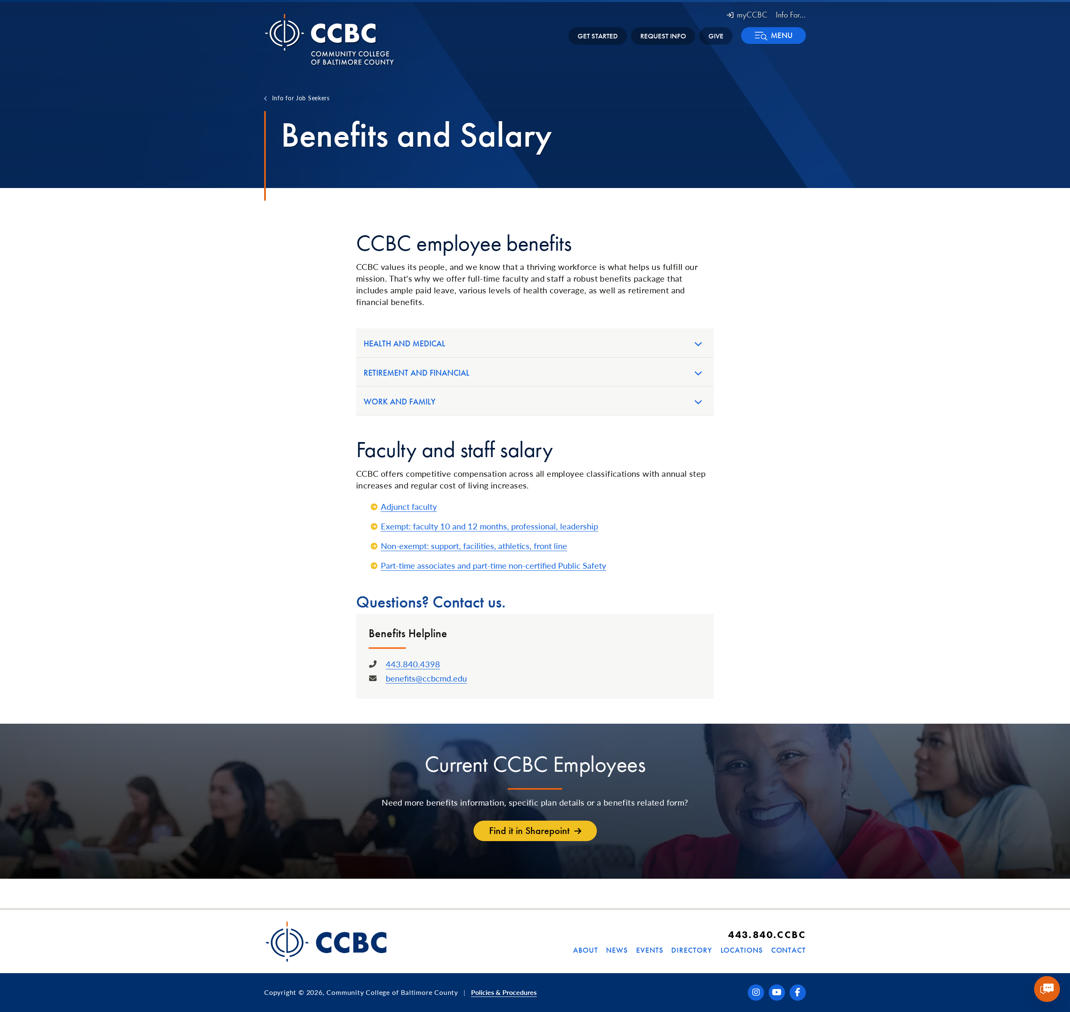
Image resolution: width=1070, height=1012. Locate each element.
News (617, 950)
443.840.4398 (413, 664)
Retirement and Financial (416, 372)
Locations (742, 950)
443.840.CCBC (767, 934)
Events (649, 950)
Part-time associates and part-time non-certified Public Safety (493, 565)
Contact (788, 950)
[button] (773, 35)
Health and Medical (404, 343)
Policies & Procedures (504, 992)
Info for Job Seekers (301, 98)
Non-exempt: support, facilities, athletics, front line (474, 546)
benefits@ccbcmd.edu (426, 678)
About (585, 950)
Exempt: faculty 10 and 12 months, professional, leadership (489, 526)
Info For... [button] (791, 14)
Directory (691, 950)
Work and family (400, 401)
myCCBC (752, 14)
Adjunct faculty (409, 506)
